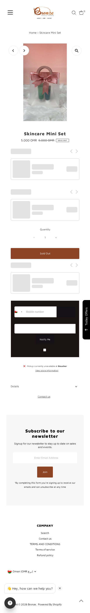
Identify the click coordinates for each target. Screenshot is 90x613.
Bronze (32, 604)
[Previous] (13, 51)
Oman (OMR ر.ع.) (23, 571)
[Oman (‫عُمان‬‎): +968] (20, 312)
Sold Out (45, 253)
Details (15, 386)
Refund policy (45, 555)
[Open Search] (74, 13)
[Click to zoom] (76, 51)
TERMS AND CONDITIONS (45, 544)
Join (45, 472)
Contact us (44, 396)
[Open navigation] (10, 12)
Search (45, 532)
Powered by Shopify (50, 604)
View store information (46, 371)
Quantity (45, 229)
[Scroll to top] (81, 601)
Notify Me (45, 339)
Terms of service (45, 549)
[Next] (24, 51)
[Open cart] (81, 13)
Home (32, 32)
